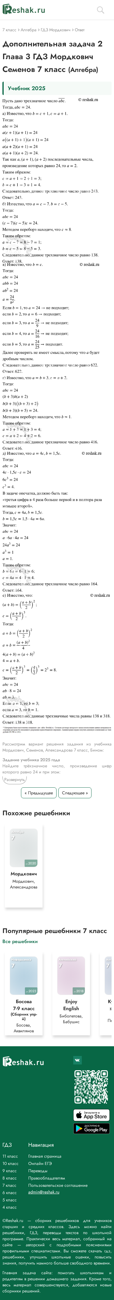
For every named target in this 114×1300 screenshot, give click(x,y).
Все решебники (20, 941)
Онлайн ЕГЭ (40, 1163)
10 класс (10, 1163)
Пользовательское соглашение (58, 1185)
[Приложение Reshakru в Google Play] (91, 1132)
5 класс (9, 1200)
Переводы (37, 1171)
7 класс (9, 1185)
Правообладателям (46, 1178)
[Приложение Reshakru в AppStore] (91, 1119)
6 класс (9, 1193)
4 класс (9, 1207)
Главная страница (44, 1156)
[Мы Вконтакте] (77, 1060)
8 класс (9, 1178)
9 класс (9, 1171)
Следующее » (75, 793)
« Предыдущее (39, 793)
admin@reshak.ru (43, 1192)
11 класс (10, 1156)
